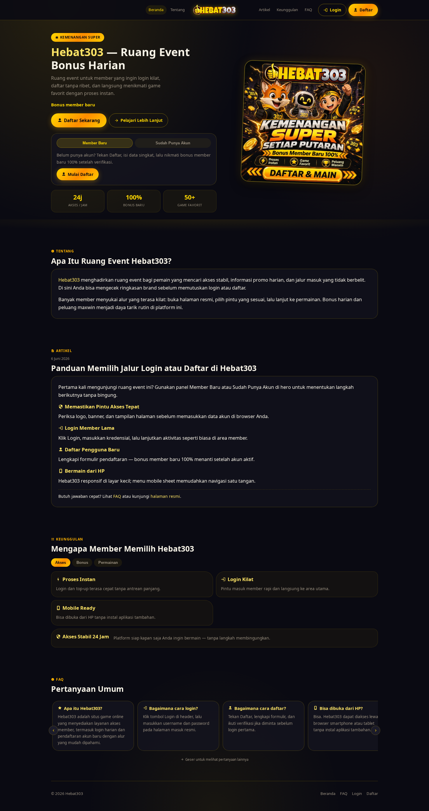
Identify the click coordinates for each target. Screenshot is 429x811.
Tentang (177, 9)
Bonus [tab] (82, 562)
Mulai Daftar (80, 174)
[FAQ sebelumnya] (53, 730)
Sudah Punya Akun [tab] (173, 143)
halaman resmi (165, 496)
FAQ (308, 9)
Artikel (264, 9)
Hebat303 (77, 51)
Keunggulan (287, 9)
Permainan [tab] (108, 562)
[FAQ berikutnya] (375, 730)
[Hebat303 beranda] (214, 10)
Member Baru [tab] (95, 143)
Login (357, 793)
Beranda (156, 9)
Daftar (372, 793)
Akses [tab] (60, 562)
